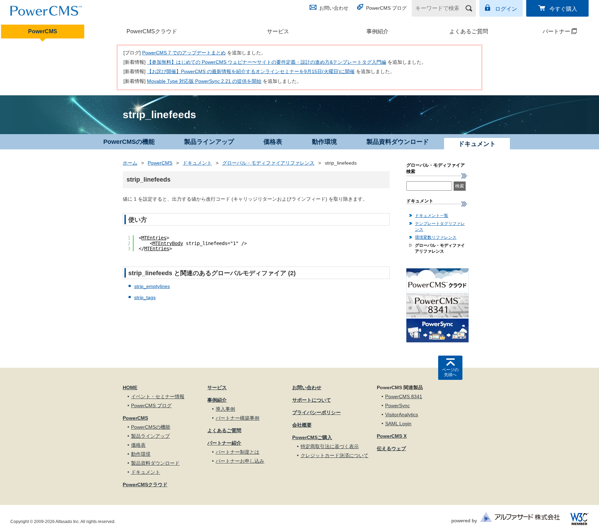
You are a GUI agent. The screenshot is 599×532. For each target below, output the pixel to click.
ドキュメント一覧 (431, 215)
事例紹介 (377, 31)
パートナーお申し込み (240, 461)
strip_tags (145, 297)
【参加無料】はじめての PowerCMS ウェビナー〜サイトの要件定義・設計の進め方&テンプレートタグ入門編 (266, 62)
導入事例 (225, 409)
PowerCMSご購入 (312, 437)
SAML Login (398, 423)
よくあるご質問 (468, 31)
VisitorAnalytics (401, 414)
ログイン (506, 9)
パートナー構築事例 (237, 418)
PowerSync (397, 405)
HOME (130, 387)
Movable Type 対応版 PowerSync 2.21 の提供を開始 (204, 81)
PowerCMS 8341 (403, 396)
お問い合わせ (333, 8)
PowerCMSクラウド (152, 31)
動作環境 (324, 141)
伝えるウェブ (391, 448)
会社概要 (302, 425)
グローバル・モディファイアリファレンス (268, 163)
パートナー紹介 (224, 443)
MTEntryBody (168, 243)
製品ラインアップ (209, 141)
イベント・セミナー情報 (157, 396)
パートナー (545, 31)
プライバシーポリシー (316, 412)
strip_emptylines (152, 286)
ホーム (130, 163)
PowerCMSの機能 (129, 141)
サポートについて (311, 400)
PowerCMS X (392, 436)
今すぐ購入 (563, 9)
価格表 (272, 141)
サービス (278, 31)
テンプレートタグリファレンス (440, 226)
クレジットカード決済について (334, 455)
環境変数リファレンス (436, 237)
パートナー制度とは (237, 452)
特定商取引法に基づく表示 (330, 446)
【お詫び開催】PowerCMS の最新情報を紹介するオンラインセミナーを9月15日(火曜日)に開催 (251, 71)
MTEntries (153, 238)
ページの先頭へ (450, 372)
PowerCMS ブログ (386, 8)
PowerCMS (42, 31)
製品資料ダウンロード (397, 141)
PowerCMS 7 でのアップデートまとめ (184, 52)
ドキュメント (197, 163)
